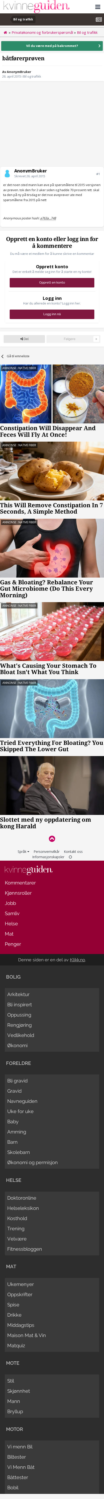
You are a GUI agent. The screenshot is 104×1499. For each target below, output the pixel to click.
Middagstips (20, 1325)
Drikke (14, 1315)
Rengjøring (19, 1025)
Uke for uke (20, 1111)
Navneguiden (22, 1101)
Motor (14, 1429)
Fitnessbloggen (24, 1249)
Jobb (10, 903)
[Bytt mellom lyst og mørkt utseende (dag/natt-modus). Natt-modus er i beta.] (70, 857)
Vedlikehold (20, 1035)
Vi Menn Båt (21, 1467)
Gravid (14, 1091)
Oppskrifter (19, 1294)
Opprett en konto (52, 282)
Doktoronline (21, 1198)
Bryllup (15, 1411)
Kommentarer (20, 883)
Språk (22, 851)
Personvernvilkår (46, 851)
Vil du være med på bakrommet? (52, 46)
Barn (12, 1142)
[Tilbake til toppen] (52, 838)
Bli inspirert (19, 1005)
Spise (13, 1305)
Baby (13, 1121)
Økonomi (17, 1045)
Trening (15, 1228)
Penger (13, 944)
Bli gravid (17, 1081)
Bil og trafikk (32, 76)
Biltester (16, 1457)
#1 (98, 174)
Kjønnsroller (18, 893)
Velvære (17, 1239)
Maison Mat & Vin (26, 1335)
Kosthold (17, 1218)
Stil (10, 1381)
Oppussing (19, 1015)
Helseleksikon (23, 1208)
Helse (11, 924)
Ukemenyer (20, 1284)
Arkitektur (18, 994)
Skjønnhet (18, 1391)
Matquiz (16, 1345)
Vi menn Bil (19, 1447)
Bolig (13, 977)
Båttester (17, 1477)
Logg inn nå (52, 314)
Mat (9, 934)
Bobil (12, 1487)
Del (26, 339)
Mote (12, 1363)
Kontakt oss (73, 851)
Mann (13, 1401)
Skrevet (29, 176)
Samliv (12, 913)
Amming (16, 1132)
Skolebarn (18, 1152)
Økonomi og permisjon (32, 1162)
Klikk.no (77, 959)
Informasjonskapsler (48, 857)
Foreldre (18, 1063)
